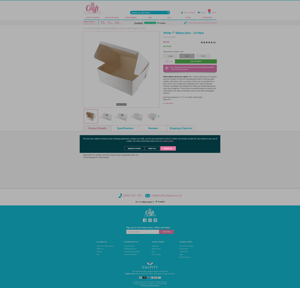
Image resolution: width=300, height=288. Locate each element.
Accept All (168, 149)
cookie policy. (168, 141)
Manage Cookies (134, 149)
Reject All (152, 149)
